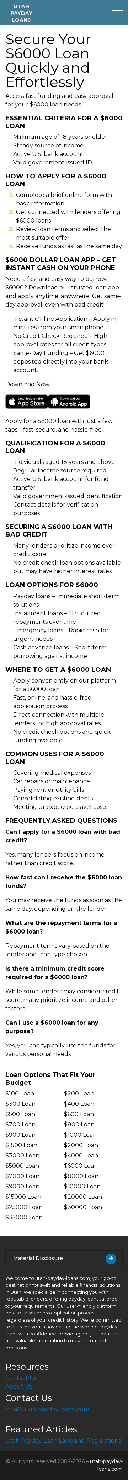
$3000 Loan (22, 1155)
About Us (18, 1386)
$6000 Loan (81, 1165)
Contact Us (21, 1378)
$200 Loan (79, 1093)
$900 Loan (20, 1134)
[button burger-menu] (117, 13)
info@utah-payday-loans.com (47, 1409)
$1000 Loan (80, 1134)
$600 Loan (79, 1114)
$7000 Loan (22, 1176)
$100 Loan (19, 1093)
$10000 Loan (82, 1186)
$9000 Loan (22, 1186)
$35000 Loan (24, 1217)
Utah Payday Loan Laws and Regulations (63, 1440)
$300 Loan (20, 1103)
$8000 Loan (81, 1176)
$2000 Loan (81, 1145)
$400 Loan (79, 1103)
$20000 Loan (83, 1196)
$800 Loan (79, 1124)
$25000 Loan (24, 1207)
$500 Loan (20, 1114)
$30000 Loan (83, 1207)
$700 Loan (20, 1124)
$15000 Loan (23, 1196)
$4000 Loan (81, 1155)
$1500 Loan (21, 1145)
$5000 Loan (22, 1165)
